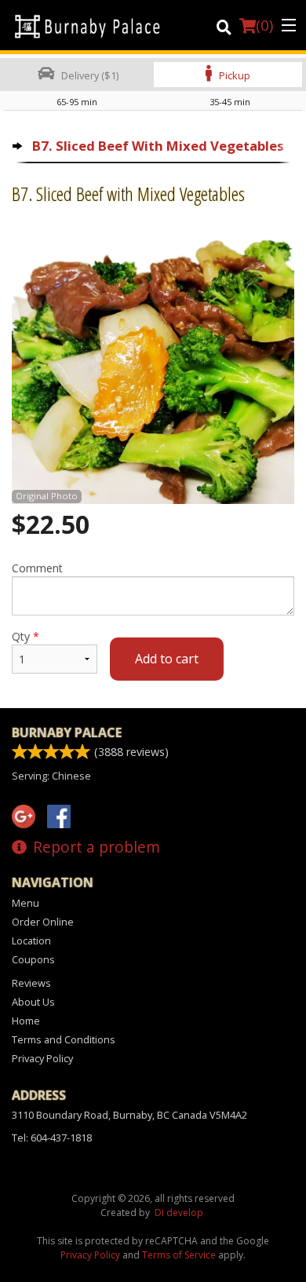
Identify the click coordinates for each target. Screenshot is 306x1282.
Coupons (33, 959)
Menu (25, 903)
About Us (33, 1002)
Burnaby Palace (67, 732)
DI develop (179, 1212)
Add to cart (167, 658)
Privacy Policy (42, 1058)
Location (31, 940)
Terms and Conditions (63, 1039)
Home (26, 1021)
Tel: (52, 1137)
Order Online (43, 922)
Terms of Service (179, 1255)
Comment (37, 568)
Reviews (31, 983)
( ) (264, 25)
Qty (25, 636)
